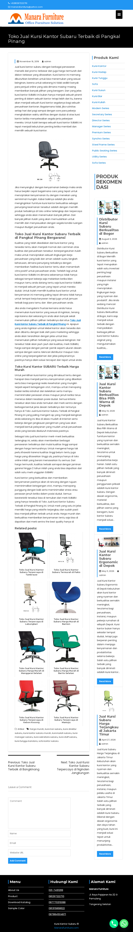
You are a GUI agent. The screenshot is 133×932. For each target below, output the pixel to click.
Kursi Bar (97, 96)
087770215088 (57, 902)
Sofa (95, 84)
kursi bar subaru (53, 729)
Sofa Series (99, 162)
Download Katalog (19, 902)
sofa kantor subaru (49, 741)
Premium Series (101, 132)
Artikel (21, 729)
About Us (13, 890)
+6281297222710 (19, 3)
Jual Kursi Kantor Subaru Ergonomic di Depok (108, 558)
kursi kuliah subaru (62, 733)
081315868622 (57, 908)
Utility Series (99, 156)
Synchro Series (101, 138)
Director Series (101, 120)
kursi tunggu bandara (26, 741)
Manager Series (101, 126)
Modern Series (100, 108)
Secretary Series (102, 114)
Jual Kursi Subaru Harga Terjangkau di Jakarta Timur (108, 725)
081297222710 (56, 896)
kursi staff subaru (68, 737)
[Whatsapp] (124, 923)
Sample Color (16, 908)
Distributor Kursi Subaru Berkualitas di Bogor (109, 226)
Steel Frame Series (103, 144)
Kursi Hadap (99, 72)
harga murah (37, 729)
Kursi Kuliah (98, 102)
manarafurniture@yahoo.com (27, 6)
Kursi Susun (98, 90)
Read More (105, 357)
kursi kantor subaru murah (37, 733)
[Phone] (113, 923)
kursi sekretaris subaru (46, 737)
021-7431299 (56, 890)
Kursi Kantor (99, 66)
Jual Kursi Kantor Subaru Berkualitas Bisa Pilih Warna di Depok (109, 394)
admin (47, 61)
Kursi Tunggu (99, 78)
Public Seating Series (104, 150)
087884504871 (57, 914)
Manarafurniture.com (66, 927)
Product (13, 896)
